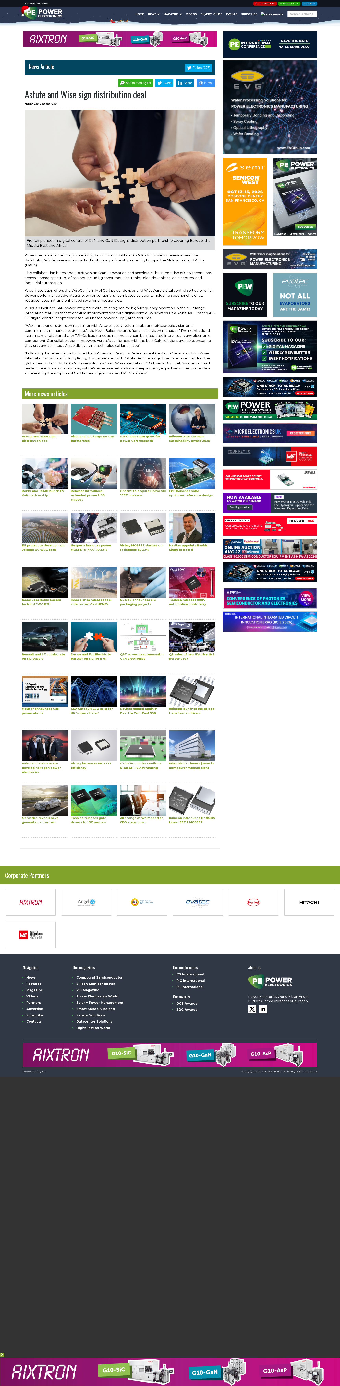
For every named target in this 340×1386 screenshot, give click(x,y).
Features (33, 984)
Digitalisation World (93, 1028)
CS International (190, 974)
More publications (265, 3)
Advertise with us (289, 3)
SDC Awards (186, 1010)
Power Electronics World (97, 996)
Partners (33, 1003)
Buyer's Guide (211, 14)
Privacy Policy (295, 1071)
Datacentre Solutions (94, 1021)
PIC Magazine (87, 990)
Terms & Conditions (274, 1071)
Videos (191, 14)
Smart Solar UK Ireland (95, 1009)
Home (140, 14)
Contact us (309, 3)
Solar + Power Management (99, 1003)
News (152, 14)
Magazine (171, 14)
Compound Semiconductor (99, 977)
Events (231, 14)
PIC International (190, 981)
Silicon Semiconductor (95, 984)
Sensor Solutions (90, 1015)
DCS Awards (186, 1003)
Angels (41, 1071)
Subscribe (249, 14)
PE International (189, 987)
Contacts (34, 1021)
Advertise (34, 1009)
